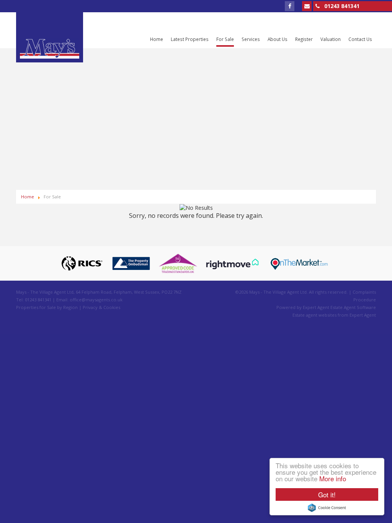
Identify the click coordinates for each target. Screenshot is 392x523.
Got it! (327, 494)
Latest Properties (190, 39)
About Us (277, 39)
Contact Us (360, 39)
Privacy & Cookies (101, 307)
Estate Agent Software (353, 307)
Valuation (330, 39)
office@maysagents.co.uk (96, 299)
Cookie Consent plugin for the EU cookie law (327, 507)
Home (156, 39)
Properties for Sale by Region (47, 307)
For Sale (225, 39)
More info (332, 478)
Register (304, 39)
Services (251, 39)
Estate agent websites (314, 315)
